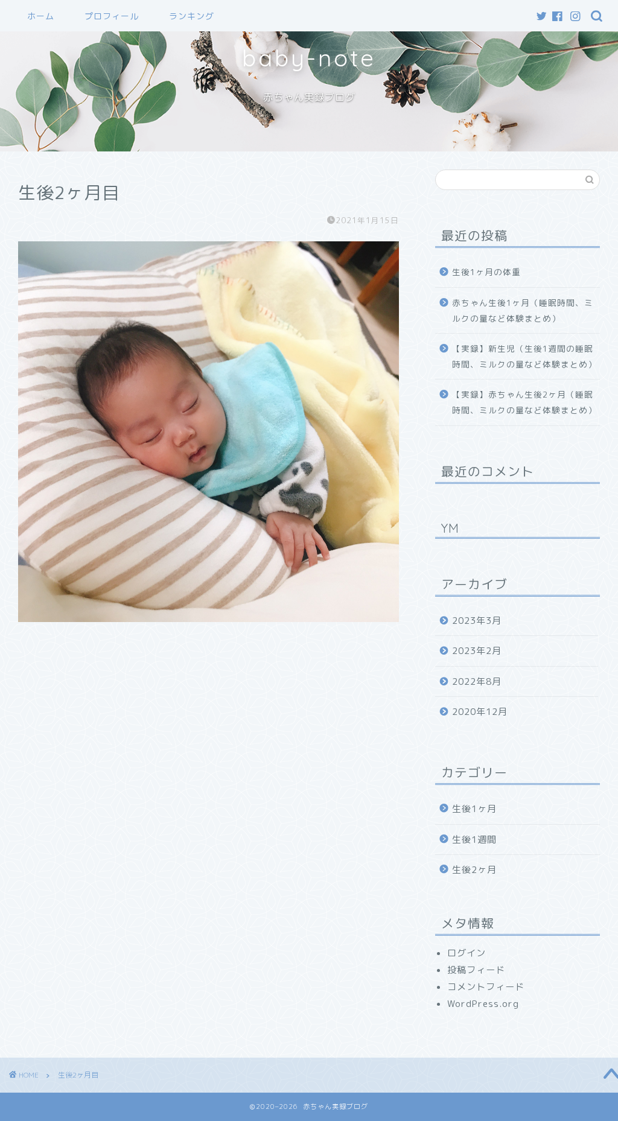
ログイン (466, 953)
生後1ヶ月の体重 (486, 272)
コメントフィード (485, 986)
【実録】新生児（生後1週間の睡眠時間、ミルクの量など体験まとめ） (524, 356)
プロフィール (111, 16)
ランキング (191, 16)
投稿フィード (476, 970)
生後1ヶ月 (474, 808)
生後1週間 (474, 839)
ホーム (40, 16)
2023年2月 (477, 650)
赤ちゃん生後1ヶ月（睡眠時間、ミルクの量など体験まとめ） (522, 310)
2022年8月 (477, 681)
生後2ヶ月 (474, 869)
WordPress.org (483, 1003)
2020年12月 (480, 711)
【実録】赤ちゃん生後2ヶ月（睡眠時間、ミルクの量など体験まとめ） (524, 402)
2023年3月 (477, 620)
